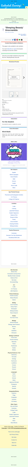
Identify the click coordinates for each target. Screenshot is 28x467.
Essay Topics (14, 306)
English (14, 172)
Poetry (14, 219)
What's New (14, 271)
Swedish (14, 388)
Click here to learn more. (14, 22)
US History (14, 401)
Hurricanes (14, 360)
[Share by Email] (19, 40)
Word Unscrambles (11, 32)
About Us (14, 442)
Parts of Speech (14, 312)
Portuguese (14, 384)
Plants (14, 343)
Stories (6, 32)
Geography (14, 397)
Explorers (14, 393)
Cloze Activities (14, 221)
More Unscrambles (22, 34)
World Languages (14, 174)
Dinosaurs (14, 332)
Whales (14, 349)
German (14, 378)
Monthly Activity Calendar (14, 275)
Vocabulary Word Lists (14, 237)
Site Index (14, 280)
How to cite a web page (14, 431)
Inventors (14, 399)
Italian (14, 380)
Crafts (14, 206)
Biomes (14, 326)
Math (14, 179)
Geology (14, 358)
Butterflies (14, 330)
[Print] (22, 40)
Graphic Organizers (14, 213)
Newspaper (14, 308)
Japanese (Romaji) (14, 382)
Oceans (14, 365)
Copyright (4, 428)
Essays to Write (14, 217)
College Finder (14, 410)
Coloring (14, 208)
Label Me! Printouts (14, 210)
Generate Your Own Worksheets (14, 235)
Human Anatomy (14, 339)
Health (14, 183)
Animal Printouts (14, 322)
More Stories (23, 35)
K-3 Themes (14, 197)
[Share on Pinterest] (17, 40)
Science (14, 181)
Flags (14, 395)
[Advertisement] (14, 13)
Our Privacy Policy (14, 434)
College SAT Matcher (14, 199)
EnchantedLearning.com (20, 428)
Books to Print (14, 215)
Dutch (14, 374)
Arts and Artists (14, 406)
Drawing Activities (14, 223)
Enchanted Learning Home (14, 273)
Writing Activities (14, 226)
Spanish (14, 386)
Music (14, 187)
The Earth (14, 356)
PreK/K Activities (14, 295)
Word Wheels (14, 422)
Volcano (14, 369)
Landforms (14, 363)
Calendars (14, 233)
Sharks (14, 347)
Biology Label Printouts (14, 324)
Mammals (14, 341)
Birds (14, 328)
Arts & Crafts (14, 185)
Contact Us (14, 440)
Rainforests (14, 345)
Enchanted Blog (14, 282)
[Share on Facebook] (15, 40)
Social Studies (14, 176)
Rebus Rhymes (14, 297)
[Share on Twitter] (13, 40)
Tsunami (14, 367)
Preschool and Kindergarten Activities (14, 194)
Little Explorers (14, 291)
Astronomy (14, 354)
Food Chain (14, 337)
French (14, 376)
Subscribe (9, 48)
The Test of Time (14, 317)
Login (14, 48)
